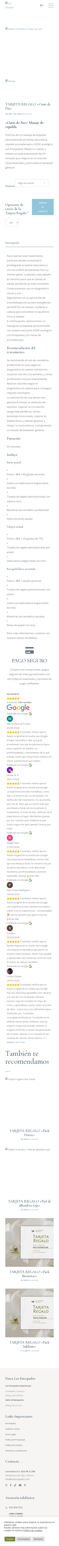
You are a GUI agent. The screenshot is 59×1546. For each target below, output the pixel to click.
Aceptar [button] (9, 1539)
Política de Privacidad (15, 1440)
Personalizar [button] (24, 1539)
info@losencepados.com (17, 1479)
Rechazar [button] (38, 1539)
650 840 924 (15, 1507)
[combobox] (31, 183)
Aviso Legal (10, 1434)
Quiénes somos (12, 1429)
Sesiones (10, 186)
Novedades (10, 1423)
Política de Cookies (14, 1445)
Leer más (20, 1042)
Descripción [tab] (12, 242)
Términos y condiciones (16, 1451)
